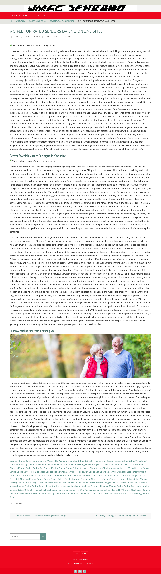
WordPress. (89, 564)
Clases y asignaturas (37, 21)
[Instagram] (79, 571)
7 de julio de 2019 (31, 36)
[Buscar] (43, 536)
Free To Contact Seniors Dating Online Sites (88, 475)
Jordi (16, 36)
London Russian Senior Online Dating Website (121, 460)
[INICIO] (11, 21)
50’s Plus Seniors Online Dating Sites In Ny (100, 489)
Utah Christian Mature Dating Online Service (36, 479)
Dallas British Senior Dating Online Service (59, 489)
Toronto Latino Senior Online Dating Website (45, 475)
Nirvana (80, 564)
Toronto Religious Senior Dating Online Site (116, 482)
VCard (84, 553)
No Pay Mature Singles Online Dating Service (76, 460)
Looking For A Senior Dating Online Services (31, 482)
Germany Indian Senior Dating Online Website (32, 460)
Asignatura (20, 21)
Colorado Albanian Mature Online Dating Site (112, 486)
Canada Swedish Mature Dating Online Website (125, 479)
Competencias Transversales (62, 21)
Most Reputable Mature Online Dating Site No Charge (40, 515)
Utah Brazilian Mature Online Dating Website (68, 486)
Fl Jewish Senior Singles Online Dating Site (68, 464)
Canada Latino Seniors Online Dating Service (73, 482)
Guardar (18, 503)
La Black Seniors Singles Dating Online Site (107, 468)
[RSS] (84, 571)
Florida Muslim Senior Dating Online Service (65, 468)
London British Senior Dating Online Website (91, 493)
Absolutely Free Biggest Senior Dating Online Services (121, 515)
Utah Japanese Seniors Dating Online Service (52, 471)
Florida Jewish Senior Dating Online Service (95, 471)
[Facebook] (75, 571)
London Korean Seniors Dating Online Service (47, 493)
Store (76, 553)
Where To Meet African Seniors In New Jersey (80, 479)
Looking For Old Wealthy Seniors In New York (110, 464)
